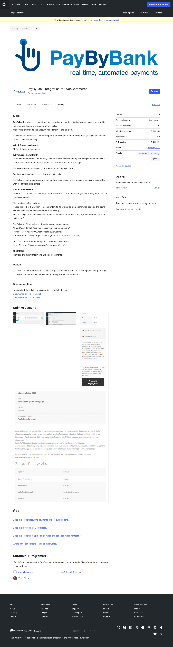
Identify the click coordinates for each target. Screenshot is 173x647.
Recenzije (31, 104)
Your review (121, 187)
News (12, 609)
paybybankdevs (38, 93)
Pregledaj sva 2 (154, 148)
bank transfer (144, 153)
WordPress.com (142, 605)
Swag (106, 617)
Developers (77, 613)
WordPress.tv (79, 617)
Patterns (44, 617)
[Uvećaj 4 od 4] (105, 394)
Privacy (13, 617)
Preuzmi (154, 91)
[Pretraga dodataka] (37, 28)
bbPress (138, 613)
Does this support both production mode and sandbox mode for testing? (47, 536)
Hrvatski (37, 631)
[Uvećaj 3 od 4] (105, 315)
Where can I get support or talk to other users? (35, 544)
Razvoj (60, 104)
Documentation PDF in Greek (27, 297)
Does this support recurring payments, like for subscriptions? (41, 520)
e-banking (155, 153)
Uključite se (108, 605)
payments (155, 159)
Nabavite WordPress (158, 4)
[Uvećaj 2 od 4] (72, 315)
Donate (107, 613)
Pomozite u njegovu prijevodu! (106, 20)
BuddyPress (140, 617)
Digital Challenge (73, 572)
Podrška (156, 104)
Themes (44, 609)
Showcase (45, 605)
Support (75, 609)
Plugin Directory (17, 13)
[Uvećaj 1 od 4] (40, 315)
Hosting (13, 613)
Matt (137, 609)
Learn (74, 605)
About (12, 605)
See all (157, 187)
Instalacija (47, 104)
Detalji (18, 104)
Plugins (44, 613)
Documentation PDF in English (27, 294)
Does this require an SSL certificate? (30, 528)
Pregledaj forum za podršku (128, 209)
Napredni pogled (123, 166)
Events (106, 609)
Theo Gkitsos (24, 578)
